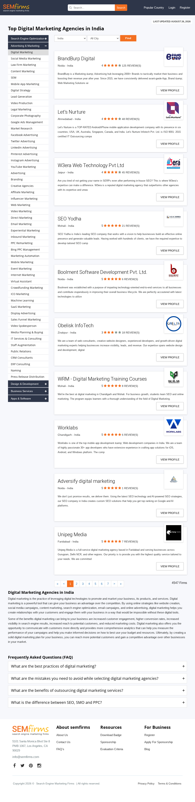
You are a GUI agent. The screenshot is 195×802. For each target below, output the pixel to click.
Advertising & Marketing (25, 45)
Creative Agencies (22, 186)
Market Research (21, 128)
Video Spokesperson (24, 326)
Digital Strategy (20, 90)
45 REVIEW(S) (131, 172)
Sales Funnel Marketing (26, 319)
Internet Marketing (23, 275)
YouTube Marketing (23, 167)
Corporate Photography (26, 115)
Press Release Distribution (27, 376)
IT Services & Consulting (26, 338)
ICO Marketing (20, 294)
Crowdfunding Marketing (27, 287)
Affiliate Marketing (22, 192)
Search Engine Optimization (27, 38)
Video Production (22, 103)
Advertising (18, 173)
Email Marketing (21, 224)
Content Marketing (23, 71)
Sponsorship (108, 742)
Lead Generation (21, 96)
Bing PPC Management (25, 249)
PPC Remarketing (22, 243)
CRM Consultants (22, 357)
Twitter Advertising (23, 141)
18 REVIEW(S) (131, 332)
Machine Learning (22, 300)
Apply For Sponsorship (158, 742)
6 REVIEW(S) (130, 279)
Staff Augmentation (23, 345)
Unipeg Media (72, 534)
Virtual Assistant (21, 281)
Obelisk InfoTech (76, 325)
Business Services (22, 391)
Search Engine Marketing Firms (55, 783)
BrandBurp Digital (76, 58)
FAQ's (60, 749)
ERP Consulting (20, 364)
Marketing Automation (25, 256)
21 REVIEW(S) (131, 225)
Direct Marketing (21, 217)
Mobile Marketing (22, 262)
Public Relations (21, 351)
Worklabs (68, 428)
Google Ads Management (27, 122)
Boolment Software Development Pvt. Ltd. (102, 272)
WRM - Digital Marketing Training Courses (102, 379)
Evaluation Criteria (111, 749)
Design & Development (24, 383)
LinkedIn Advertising (24, 147)
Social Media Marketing (26, 58)
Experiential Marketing (25, 230)
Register (185, 7)
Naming (16, 370)
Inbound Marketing (23, 237)
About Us (62, 735)
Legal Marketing (21, 109)
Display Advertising (23, 313)
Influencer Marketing (24, 198)
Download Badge (110, 735)
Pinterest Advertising (24, 154)
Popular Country (154, 7)
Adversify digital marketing (86, 481)
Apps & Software (21, 398)
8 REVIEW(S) (130, 385)
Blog (147, 749)
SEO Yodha (69, 219)
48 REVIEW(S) (131, 119)
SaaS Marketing (21, 307)
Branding (17, 179)
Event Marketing (21, 268)
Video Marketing (21, 211)
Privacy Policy (146, 783)
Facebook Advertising (24, 135)
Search (121, 7)
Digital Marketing (22, 52)
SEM (13, 77)
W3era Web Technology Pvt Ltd (91, 165)
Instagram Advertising (25, 160)
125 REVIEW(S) (131, 65)
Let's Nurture (71, 112)
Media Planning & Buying (27, 332)
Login (172, 7)
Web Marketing (20, 205)
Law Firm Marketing (23, 65)
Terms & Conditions (169, 783)
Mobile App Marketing (25, 84)
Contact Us (63, 742)
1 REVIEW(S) (130, 488)
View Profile (170, 90)
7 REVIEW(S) (130, 541)
